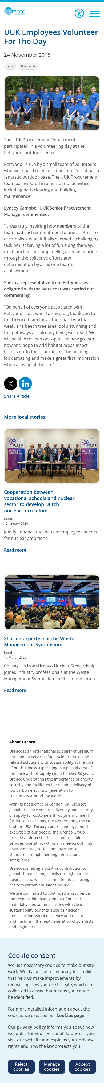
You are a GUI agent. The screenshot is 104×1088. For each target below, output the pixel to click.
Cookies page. (71, 1015)
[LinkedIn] (25, 383)
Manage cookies (52, 1066)
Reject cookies (21, 1066)
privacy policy (31, 1027)
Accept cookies (82, 1066)
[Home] (14, 11)
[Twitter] (11, 383)
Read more (15, 550)
